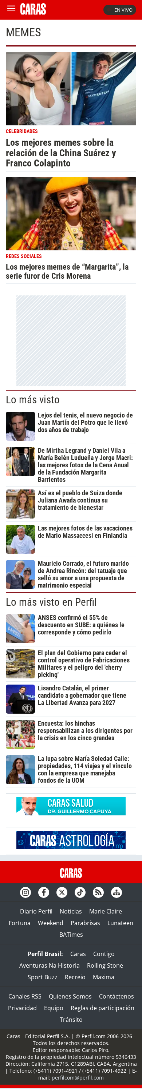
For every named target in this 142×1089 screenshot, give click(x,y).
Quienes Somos (70, 996)
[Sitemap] (116, 892)
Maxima (103, 977)
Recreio (75, 977)
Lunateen (120, 923)
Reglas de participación (102, 1008)
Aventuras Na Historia (49, 965)
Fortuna (20, 923)
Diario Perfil (36, 911)
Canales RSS (25, 996)
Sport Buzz (43, 977)
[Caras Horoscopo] (71, 847)
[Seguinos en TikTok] (80, 892)
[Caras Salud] (71, 813)
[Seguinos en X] (61, 892)
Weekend (50, 923)
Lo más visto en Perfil (51, 602)
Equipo (53, 1008)
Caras (78, 954)
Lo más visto (33, 400)
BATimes (71, 935)
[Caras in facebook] (43, 892)
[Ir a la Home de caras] (33, 12)
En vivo (123, 10)
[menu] (11, 10)
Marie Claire (105, 911)
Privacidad (22, 1008)
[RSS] (98, 892)
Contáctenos (116, 996)
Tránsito (71, 1020)
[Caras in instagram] (25, 892)
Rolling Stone (105, 965)
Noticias (71, 911)
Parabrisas (85, 923)
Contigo (104, 954)
